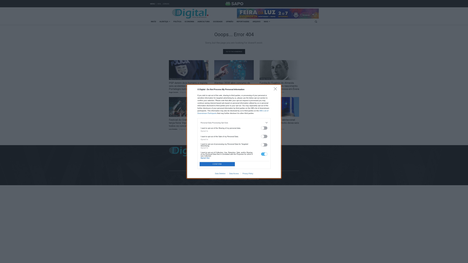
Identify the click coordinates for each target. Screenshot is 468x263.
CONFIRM (217, 164)
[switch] (264, 128)
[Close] (276, 89)
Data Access (234, 173)
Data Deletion (220, 173)
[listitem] (234, 122)
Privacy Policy (248, 173)
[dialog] (234, 131)
